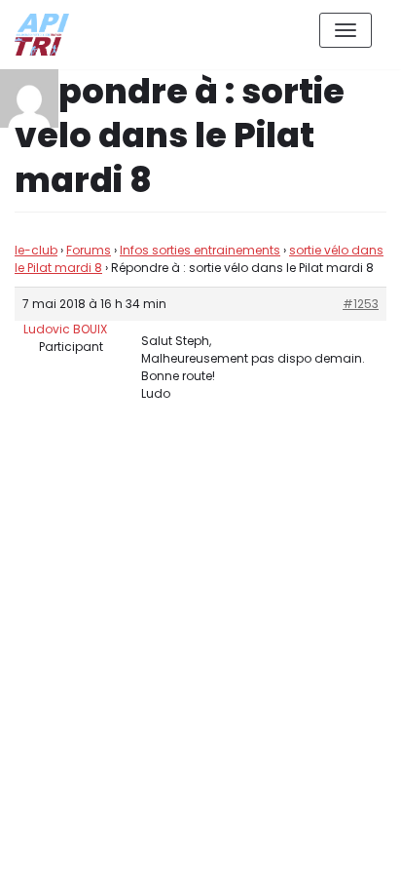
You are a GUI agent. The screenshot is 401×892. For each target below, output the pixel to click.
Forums (88, 250)
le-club (36, 250)
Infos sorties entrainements (200, 250)
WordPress (223, 790)
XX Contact (342, 861)
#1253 (361, 303)
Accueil (251, 861)
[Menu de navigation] (345, 30)
